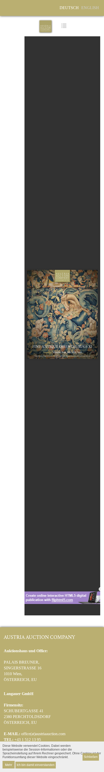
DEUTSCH (69, 8)
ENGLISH (90, 8)
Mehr (8, 764)
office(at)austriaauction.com (43, 734)
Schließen (91, 757)
